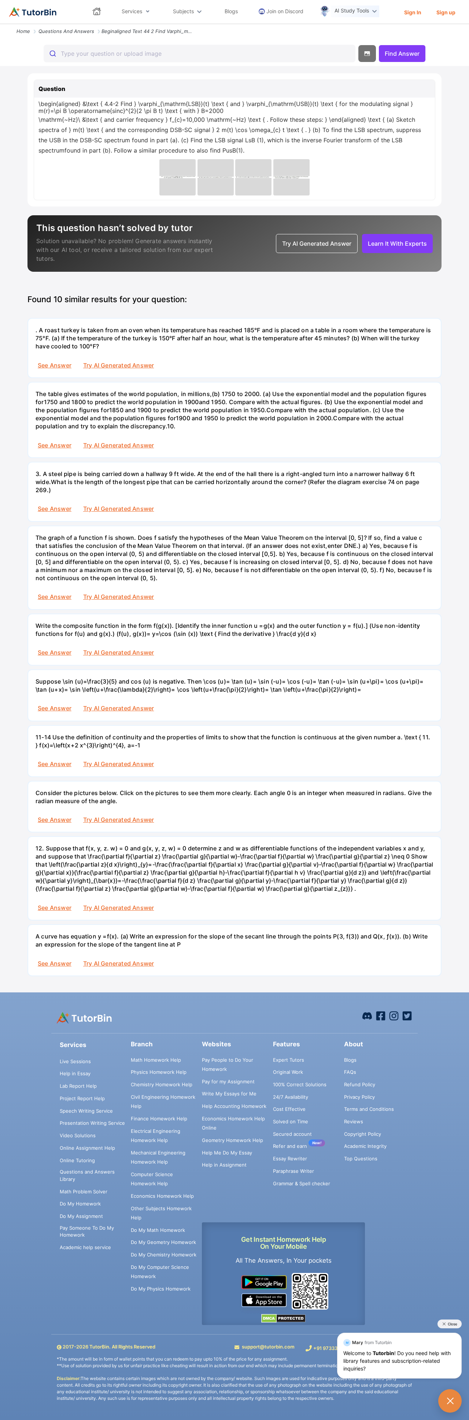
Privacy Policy (359, 1097)
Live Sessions (75, 1061)
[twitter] (407, 1015)
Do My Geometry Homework (163, 1242)
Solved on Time (290, 1121)
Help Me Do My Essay (227, 1153)
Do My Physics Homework (161, 1289)
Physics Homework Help (159, 1072)
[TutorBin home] (32, 12)
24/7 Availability (290, 1097)
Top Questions (360, 1158)
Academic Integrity (365, 1146)
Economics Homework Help (162, 1196)
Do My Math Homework (158, 1230)
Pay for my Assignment (228, 1081)
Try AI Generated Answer (118, 365)
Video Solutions (78, 1135)
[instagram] (394, 1015)
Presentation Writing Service (92, 1123)
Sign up (445, 12)
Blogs (350, 1060)
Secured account (292, 1134)
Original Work (288, 1072)
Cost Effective (289, 1109)
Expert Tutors (288, 1060)
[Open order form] (3, 24)
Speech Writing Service (86, 1111)
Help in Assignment (224, 1165)
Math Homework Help (156, 1060)
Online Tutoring (77, 1160)
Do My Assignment (81, 1216)
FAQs (350, 1072)
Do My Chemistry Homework (163, 1255)
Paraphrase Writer (293, 1171)
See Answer (54, 365)
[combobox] (199, 53)
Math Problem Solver (83, 1191)
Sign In (412, 12)
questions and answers (66, 31)
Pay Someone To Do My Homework (87, 1231)
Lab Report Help (78, 1086)
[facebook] (367, 1015)
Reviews (353, 1121)
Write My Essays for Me (229, 1094)
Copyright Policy (362, 1134)
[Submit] (52, 53)
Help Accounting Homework (234, 1106)
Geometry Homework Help (232, 1140)
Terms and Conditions (369, 1109)
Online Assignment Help (87, 1148)
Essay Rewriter (290, 1158)
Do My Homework (80, 1204)
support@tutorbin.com (268, 1347)
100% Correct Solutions (299, 1084)
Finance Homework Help (159, 1118)
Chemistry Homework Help (161, 1084)
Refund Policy (359, 1084)
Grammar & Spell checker (301, 1183)
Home (23, 31)
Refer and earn (290, 1146)
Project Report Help (82, 1098)
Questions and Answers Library (87, 1175)
